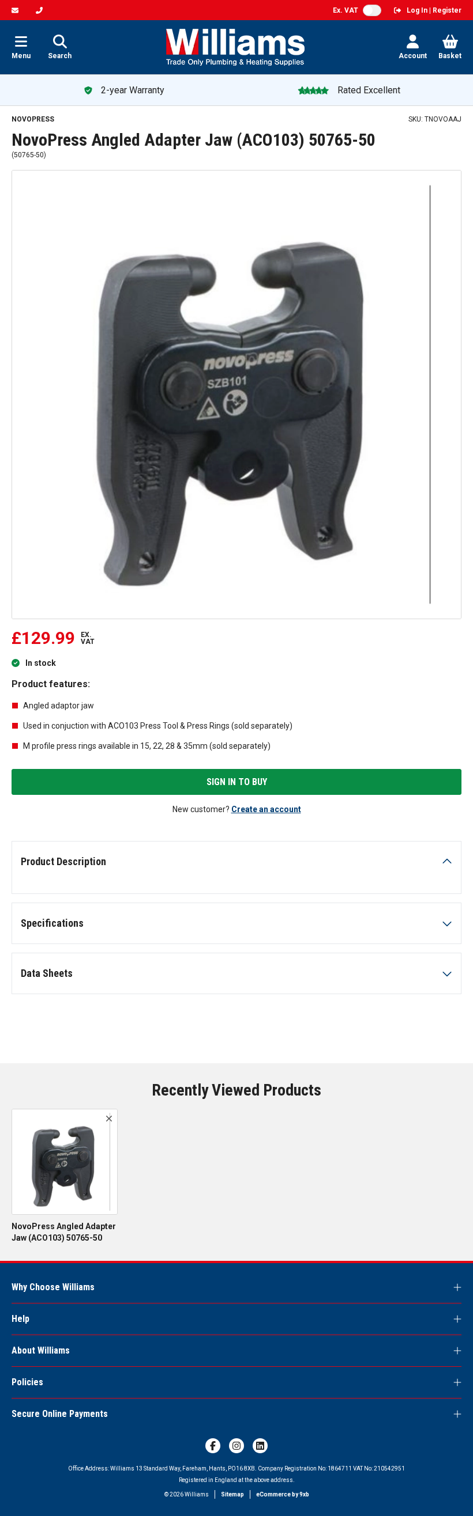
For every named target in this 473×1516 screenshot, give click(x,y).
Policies (27, 1382)
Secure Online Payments (60, 1413)
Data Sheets (47, 973)
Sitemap (232, 1494)
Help (20, 1318)
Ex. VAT (345, 10)
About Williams (41, 1350)
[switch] (372, 10)
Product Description (63, 861)
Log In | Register (434, 10)
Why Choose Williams (53, 1287)
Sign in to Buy (237, 781)
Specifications (52, 923)
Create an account (266, 809)
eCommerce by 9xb (282, 1494)
